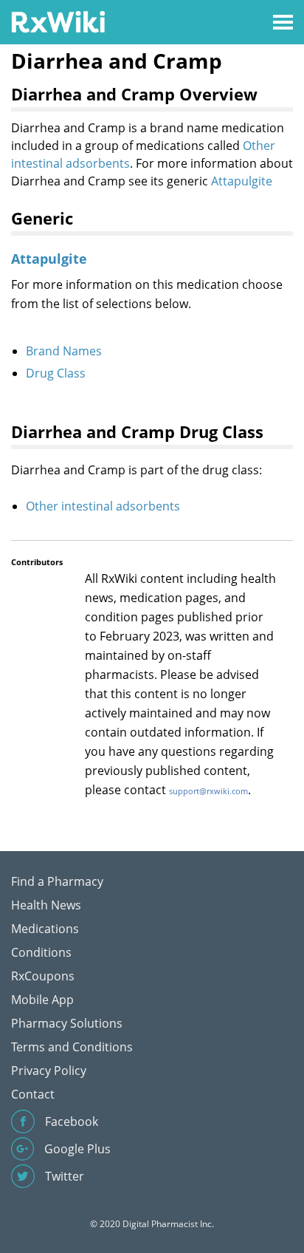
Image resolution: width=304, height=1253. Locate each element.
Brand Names (64, 351)
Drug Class (56, 373)
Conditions (41, 952)
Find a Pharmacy (57, 881)
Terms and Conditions (72, 1047)
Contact (33, 1094)
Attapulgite (241, 181)
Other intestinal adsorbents (103, 506)
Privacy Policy (48, 1070)
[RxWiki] (58, 21)
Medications (45, 929)
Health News (46, 905)
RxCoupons (43, 976)
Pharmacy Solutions (66, 1023)
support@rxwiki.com (208, 790)
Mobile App (42, 999)
